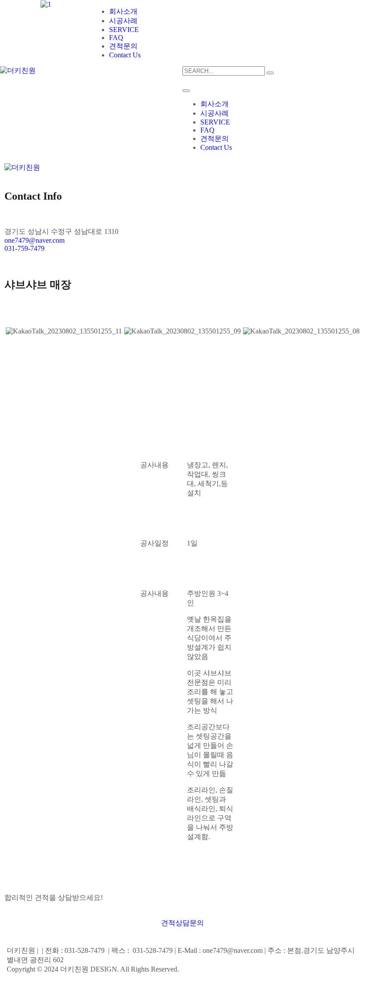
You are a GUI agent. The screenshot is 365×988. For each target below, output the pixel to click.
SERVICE (124, 29)
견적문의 (123, 46)
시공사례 (123, 20)
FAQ (116, 37)
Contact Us (125, 55)
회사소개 (123, 11)
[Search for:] (223, 70)
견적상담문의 (182, 923)
